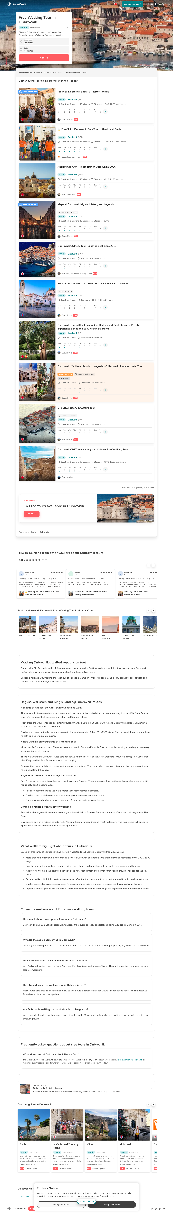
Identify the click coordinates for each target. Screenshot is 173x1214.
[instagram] (155, 1208)
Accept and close (112, 1204)
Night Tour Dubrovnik (29, 1196)
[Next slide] (153, 565)
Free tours (23, 532)
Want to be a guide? (132, 4)
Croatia (33, 532)
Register (161, 4)
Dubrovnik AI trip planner (48, 1088)
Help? (32, 1208)
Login (150, 4)
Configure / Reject (61, 1204)
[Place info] (68, 28)
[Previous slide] (149, 565)
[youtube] (164, 1208)
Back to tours (88, 1201)
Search (44, 57)
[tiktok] (159, 1208)
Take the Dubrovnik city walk (129, 1059)
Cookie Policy (107, 1196)
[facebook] (151, 1208)
